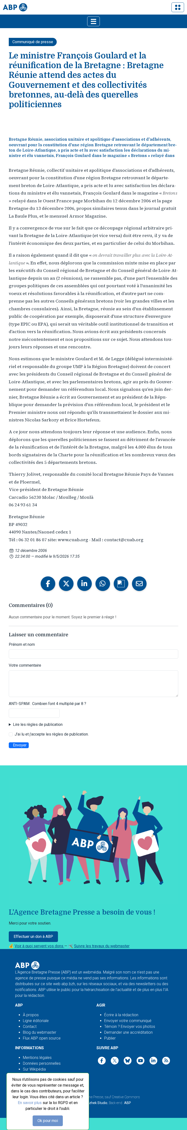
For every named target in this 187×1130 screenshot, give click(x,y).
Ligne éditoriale (36, 1020)
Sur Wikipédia (34, 1069)
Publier (110, 1038)
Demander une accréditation (128, 1032)
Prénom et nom (22, 644)
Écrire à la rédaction (121, 1015)
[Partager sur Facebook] (48, 583)
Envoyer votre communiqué (127, 1020)
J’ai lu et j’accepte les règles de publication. (52, 734)
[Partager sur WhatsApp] (102, 583)
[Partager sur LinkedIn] (84, 583)
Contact (30, 1026)
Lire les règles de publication (38, 724)
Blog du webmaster (39, 1032)
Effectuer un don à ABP (33, 936)
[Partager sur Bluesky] (121, 583)
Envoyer (20, 745)
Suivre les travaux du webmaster (102, 946)
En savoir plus (30, 1102)
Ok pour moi (47, 1120)
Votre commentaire (25, 665)
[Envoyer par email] (139, 583)
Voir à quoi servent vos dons (39, 946)
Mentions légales (37, 1057)
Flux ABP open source (42, 1038)
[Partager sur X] (66, 583)
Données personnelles (42, 1063)
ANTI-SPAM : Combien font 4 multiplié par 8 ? (47, 703)
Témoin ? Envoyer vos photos (129, 1026)
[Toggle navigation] (177, 7)
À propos (31, 1015)
